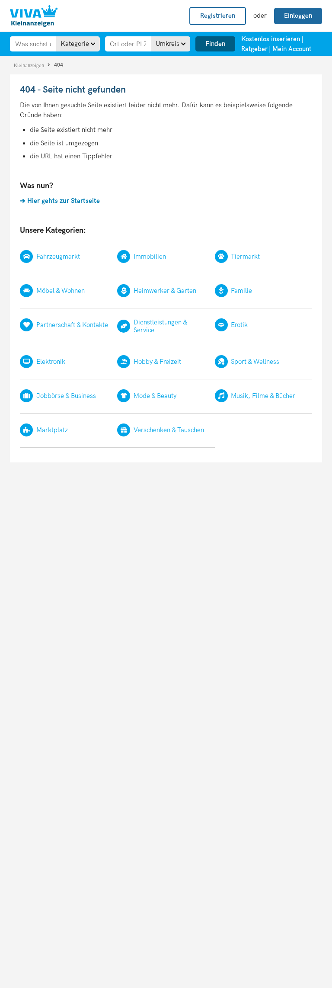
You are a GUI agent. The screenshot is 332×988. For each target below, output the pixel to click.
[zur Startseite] (33, 16)
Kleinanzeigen (29, 65)
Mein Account (291, 49)
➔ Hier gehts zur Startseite (60, 201)
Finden (215, 44)
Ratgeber (254, 49)
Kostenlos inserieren (270, 39)
